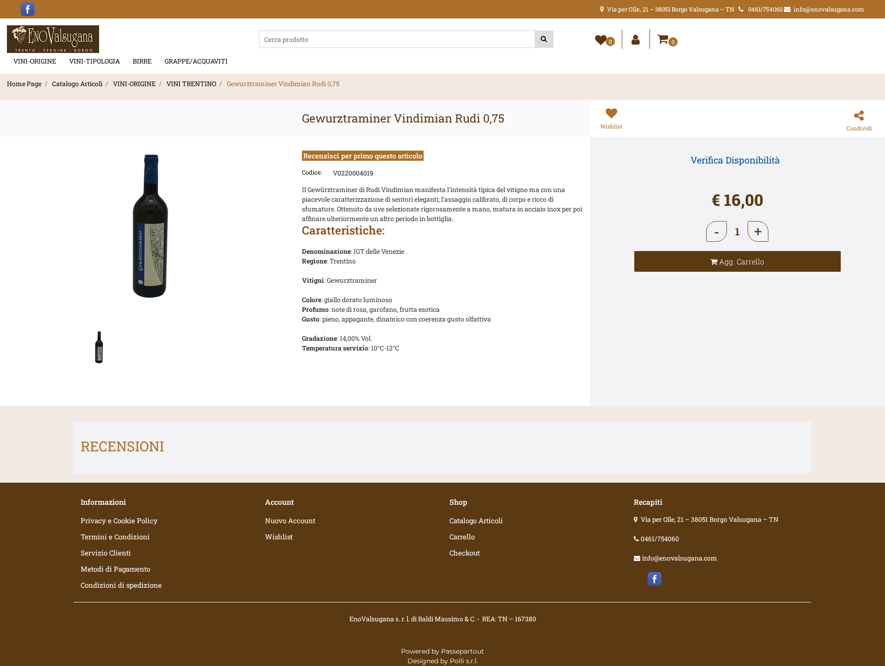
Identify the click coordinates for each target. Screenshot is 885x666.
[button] (544, 39)
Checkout (464, 552)
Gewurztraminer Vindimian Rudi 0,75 (283, 83)
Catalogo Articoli (77, 83)
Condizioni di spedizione (121, 585)
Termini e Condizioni (115, 536)
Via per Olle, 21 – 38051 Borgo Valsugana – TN (710, 519)
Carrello (462, 536)
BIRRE (142, 61)
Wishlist (279, 536)
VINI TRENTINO (191, 83)
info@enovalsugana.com (679, 558)
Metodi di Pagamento (115, 568)
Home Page (24, 83)
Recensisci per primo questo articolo (362, 155)
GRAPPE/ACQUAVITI (196, 61)
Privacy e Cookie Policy (119, 520)
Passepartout (462, 651)
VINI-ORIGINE (34, 61)
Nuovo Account (290, 520)
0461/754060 (660, 538)
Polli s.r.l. (464, 661)
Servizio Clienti (106, 552)
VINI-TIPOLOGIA (94, 61)
